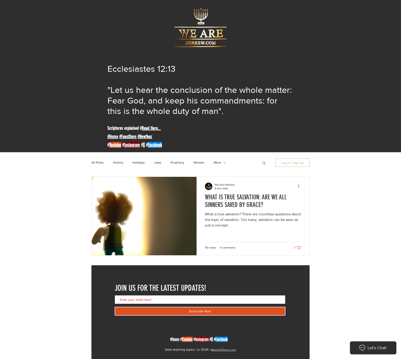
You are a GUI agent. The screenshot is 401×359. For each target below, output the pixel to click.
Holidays (139, 162)
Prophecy (177, 162)
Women (199, 162)
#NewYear (145, 136)
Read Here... (151, 128)
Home (175, 339)
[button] (264, 163)
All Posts (97, 162)
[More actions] (300, 186)
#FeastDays (127, 136)
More (217, 162)
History (118, 162)
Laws (157, 162)
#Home (112, 136)
